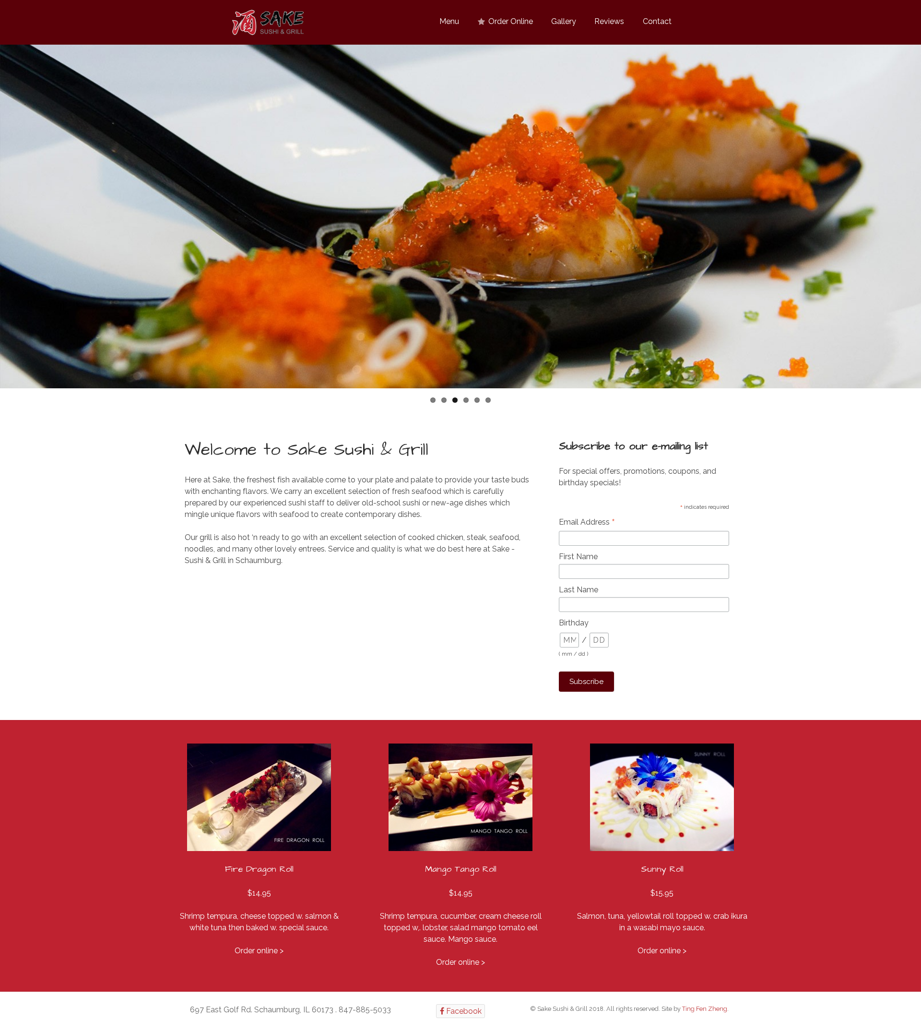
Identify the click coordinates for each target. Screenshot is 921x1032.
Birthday (574, 622)
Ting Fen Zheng (704, 1008)
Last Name (578, 589)
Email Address (587, 522)
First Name (578, 556)
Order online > (259, 950)
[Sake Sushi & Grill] (268, 23)
